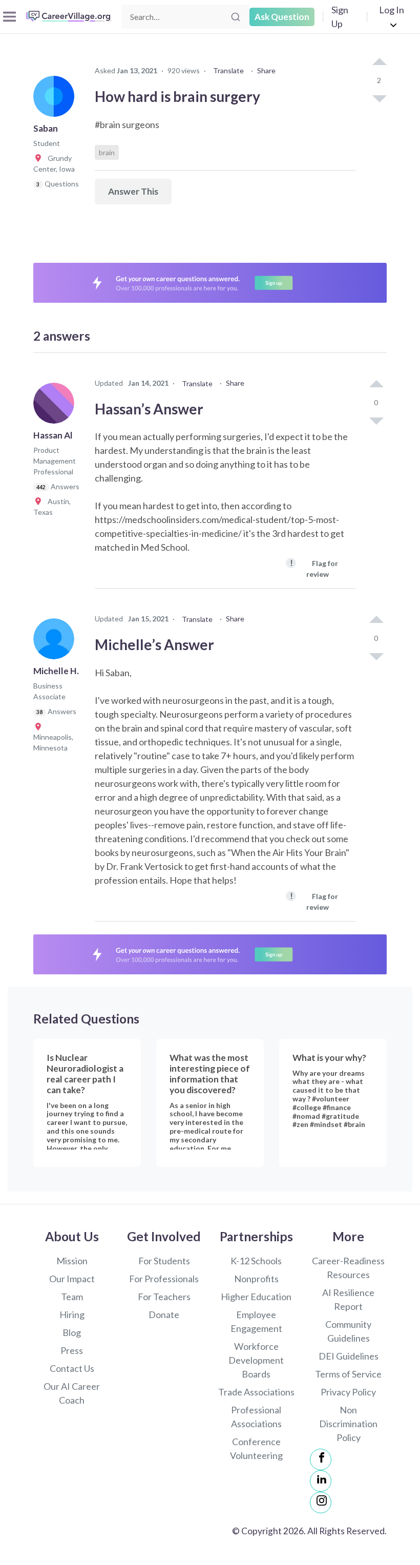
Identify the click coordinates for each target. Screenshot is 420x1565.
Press (71, 1350)
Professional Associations (256, 1416)
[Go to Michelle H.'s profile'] (56, 641)
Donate (164, 1314)
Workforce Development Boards (256, 1360)
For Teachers (164, 1296)
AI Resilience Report (348, 1299)
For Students (164, 1260)
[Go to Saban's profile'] (56, 99)
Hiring (72, 1314)
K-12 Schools (256, 1260)
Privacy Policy (348, 1391)
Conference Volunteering (256, 1448)
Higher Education (256, 1296)
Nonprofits (256, 1278)
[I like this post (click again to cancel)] (379, 62)
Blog (71, 1332)
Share (266, 70)
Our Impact (72, 1278)
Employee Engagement (256, 1321)
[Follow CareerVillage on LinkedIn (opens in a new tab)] (320, 1481)
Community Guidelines (348, 1331)
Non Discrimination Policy (348, 1423)
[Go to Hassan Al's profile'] (56, 406)
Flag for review (314, 567)
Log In (391, 9)
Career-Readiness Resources (348, 1267)
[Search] (235, 17)
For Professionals (164, 1278)
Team (72, 1296)
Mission (72, 1260)
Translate (228, 70)
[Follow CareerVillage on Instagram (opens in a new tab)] (320, 1502)
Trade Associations (256, 1391)
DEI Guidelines (349, 1356)
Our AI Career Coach (72, 1393)
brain (107, 152)
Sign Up (339, 16)
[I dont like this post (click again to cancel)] (379, 98)
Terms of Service (348, 1374)
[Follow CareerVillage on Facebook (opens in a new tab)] (320, 1459)
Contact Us (72, 1368)
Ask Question (282, 16)
